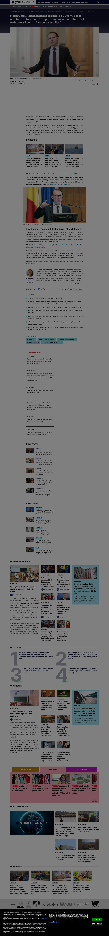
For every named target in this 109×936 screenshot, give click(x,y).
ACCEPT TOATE (97, 919)
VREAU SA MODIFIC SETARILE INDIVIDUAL (96, 924)
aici (17, 928)
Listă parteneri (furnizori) (54, 922)
